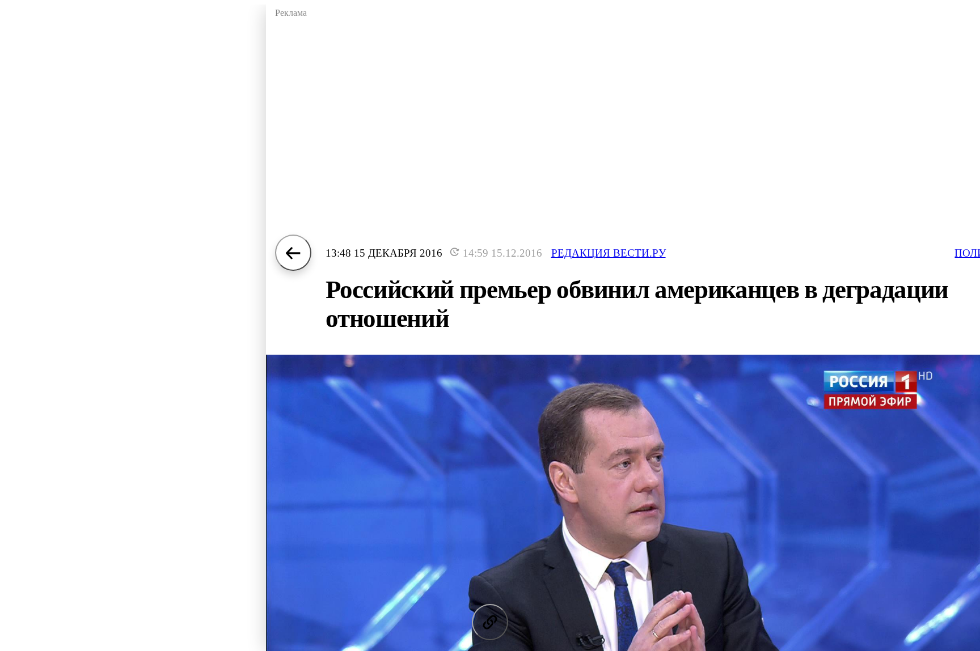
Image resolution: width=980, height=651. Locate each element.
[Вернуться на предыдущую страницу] (293, 253)
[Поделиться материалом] (490, 622)
